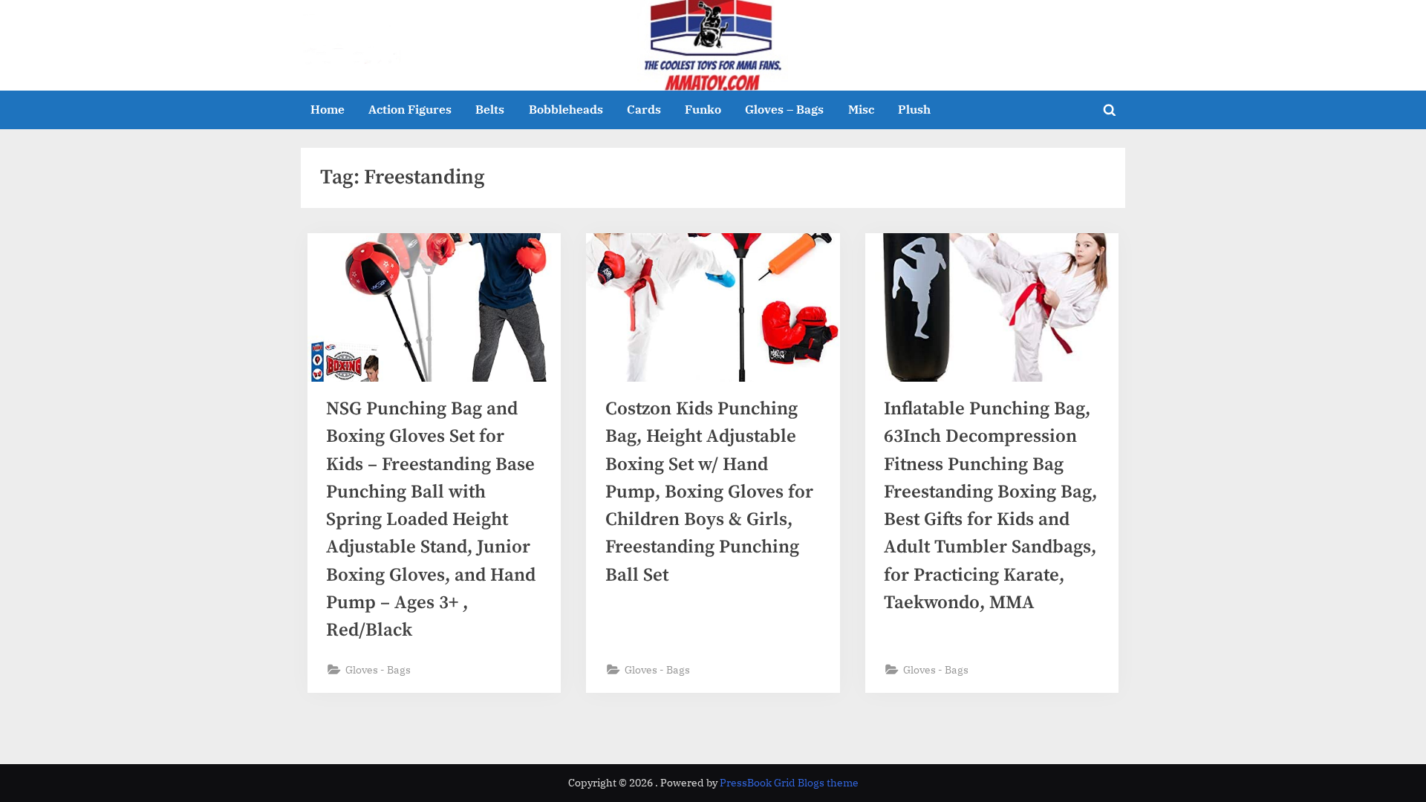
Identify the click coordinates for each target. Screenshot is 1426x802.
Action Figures (410, 109)
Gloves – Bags (784, 109)
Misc (861, 109)
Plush (914, 109)
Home (327, 109)
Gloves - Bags (378, 669)
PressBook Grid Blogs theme (789, 782)
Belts (489, 109)
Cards (644, 109)
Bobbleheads (566, 109)
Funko (703, 109)
